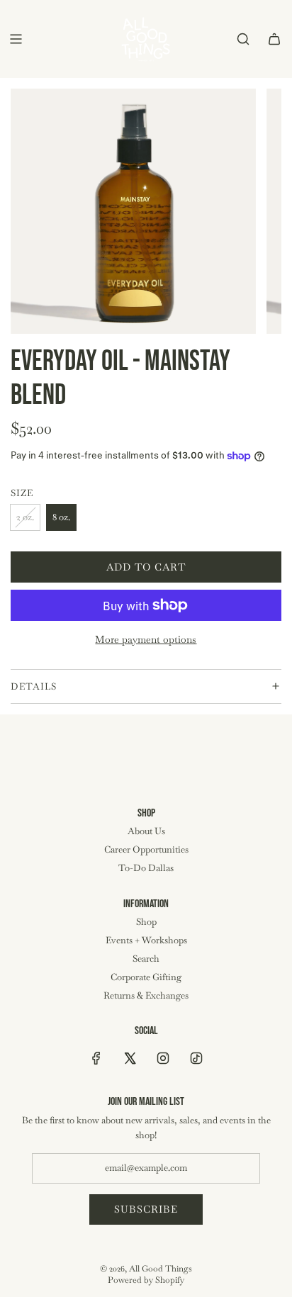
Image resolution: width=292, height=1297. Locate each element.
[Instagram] (163, 1058)
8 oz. (61, 517)
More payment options (145, 639)
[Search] (243, 39)
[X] (129, 1058)
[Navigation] (15, 39)
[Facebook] (96, 1058)
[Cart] (274, 39)
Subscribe (146, 1209)
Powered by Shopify (146, 1280)
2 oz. (25, 517)
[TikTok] (196, 1058)
